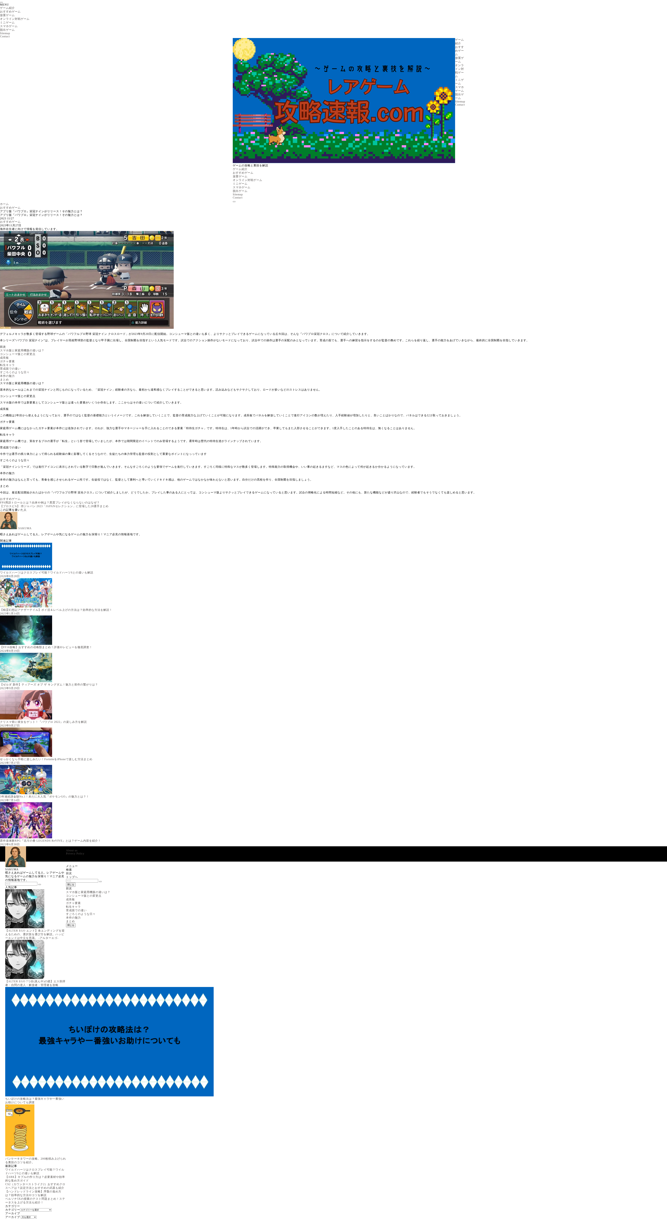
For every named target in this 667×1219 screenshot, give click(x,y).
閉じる (70, 884)
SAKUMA (25, 528)
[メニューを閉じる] (1, 2)
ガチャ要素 (7, 361)
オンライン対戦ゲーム (15, 18)
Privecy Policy (75, 853)
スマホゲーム (9, 26)
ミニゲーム (7, 22)
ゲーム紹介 (7, 7)
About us (71, 850)
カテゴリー (12, 1209)
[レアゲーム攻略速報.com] (344, 162)
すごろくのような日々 (15, 372)
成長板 (4, 357)
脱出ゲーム (7, 29)
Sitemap (5, 33)
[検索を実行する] (100, 881)
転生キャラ (7, 364)
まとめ (4, 379)
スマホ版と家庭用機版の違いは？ (22, 350)
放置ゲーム (7, 15)
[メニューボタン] (234, 201)
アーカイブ (12, 1217)
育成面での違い (10, 368)
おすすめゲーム (10, 11)
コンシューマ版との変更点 (17, 354)
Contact (5, 36)
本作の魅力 (7, 375)
